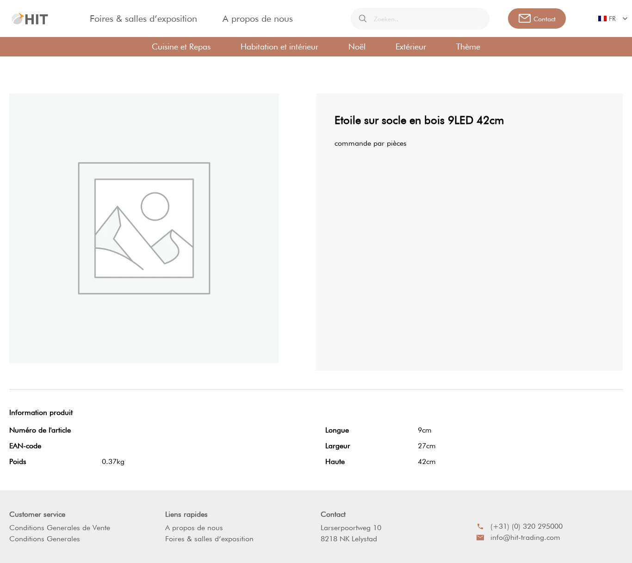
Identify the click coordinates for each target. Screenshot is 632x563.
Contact (333, 514)
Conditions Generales (44, 538)
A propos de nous (258, 18)
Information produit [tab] (41, 412)
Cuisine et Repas (181, 46)
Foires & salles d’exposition (143, 18)
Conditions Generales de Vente (59, 527)
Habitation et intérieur (279, 46)
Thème (468, 46)
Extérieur (411, 46)
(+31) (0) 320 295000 (526, 526)
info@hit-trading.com (525, 537)
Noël (357, 46)
